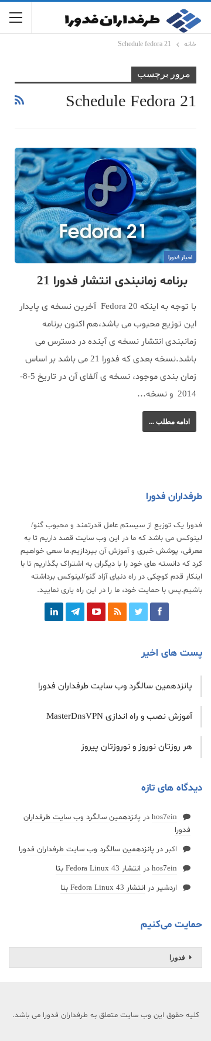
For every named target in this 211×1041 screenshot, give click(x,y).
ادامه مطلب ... (169, 421)
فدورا (177, 957)
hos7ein (164, 817)
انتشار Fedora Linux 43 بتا (98, 869)
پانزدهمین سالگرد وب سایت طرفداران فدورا (115, 686)
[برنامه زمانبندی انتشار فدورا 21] (105, 205)
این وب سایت (98, 538)
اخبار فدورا (180, 258)
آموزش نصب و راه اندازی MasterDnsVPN (119, 717)
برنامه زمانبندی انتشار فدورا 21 (112, 281)
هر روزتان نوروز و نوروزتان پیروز (136, 747)
